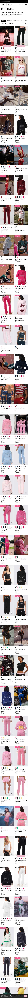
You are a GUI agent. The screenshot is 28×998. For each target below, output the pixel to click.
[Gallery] (7, 36)
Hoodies (9, 20)
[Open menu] (26, 4)
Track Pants (16, 20)
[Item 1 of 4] (21, 575)
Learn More (10, 996)
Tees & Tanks (24, 20)
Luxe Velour (17, 142)
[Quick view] (12, 44)
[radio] (1, 48)
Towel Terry (17, 593)
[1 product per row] (23, 23)
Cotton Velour (3, 142)
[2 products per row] (25, 23)
